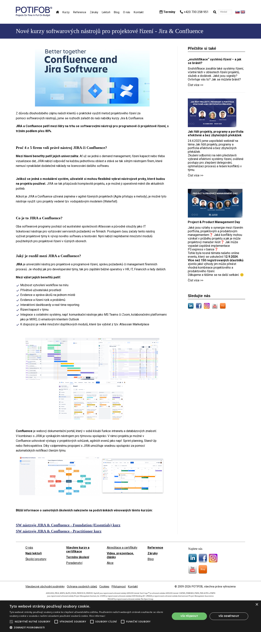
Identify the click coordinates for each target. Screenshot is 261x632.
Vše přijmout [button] (189, 616)
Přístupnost (119, 586)
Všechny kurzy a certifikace (77, 549)
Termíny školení (77, 557)
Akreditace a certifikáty (122, 547)
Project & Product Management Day (214, 222)
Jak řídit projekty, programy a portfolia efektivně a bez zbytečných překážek (215, 133)
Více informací (97, 615)
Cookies (104, 586)
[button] (87, 627)
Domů (57, 12)
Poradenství (74, 563)
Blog (116, 12)
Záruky (94, 12)
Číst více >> (195, 85)
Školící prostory (35, 559)
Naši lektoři (33, 553)
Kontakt (138, 12)
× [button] (256, 604)
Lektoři (106, 12)
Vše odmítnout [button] (229, 616)
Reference (79, 12)
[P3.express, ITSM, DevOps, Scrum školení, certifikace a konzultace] (34, 15)
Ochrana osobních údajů (82, 586)
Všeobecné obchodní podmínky (45, 586)
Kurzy (66, 12)
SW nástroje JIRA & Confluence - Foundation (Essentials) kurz (68, 525)
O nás (126, 12)
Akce (110, 563)
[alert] (130, 616)
